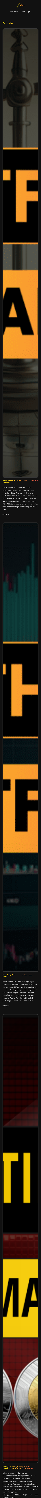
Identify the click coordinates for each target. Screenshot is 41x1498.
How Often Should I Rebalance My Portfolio (20, 482)
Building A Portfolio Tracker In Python (19, 976)
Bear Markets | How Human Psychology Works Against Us (18, 1467)
